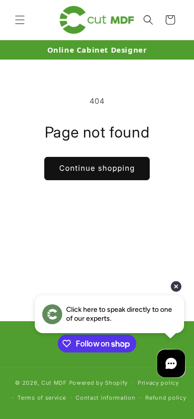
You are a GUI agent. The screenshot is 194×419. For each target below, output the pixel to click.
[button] (20, 20)
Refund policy (165, 397)
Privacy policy (158, 382)
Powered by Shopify (98, 382)
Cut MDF (54, 382)
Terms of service (41, 397)
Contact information (105, 397)
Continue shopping (97, 168)
